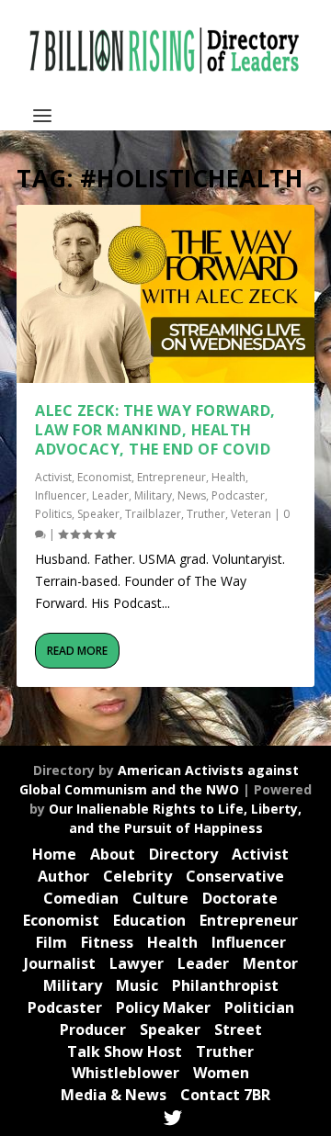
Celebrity (137, 876)
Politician (259, 1007)
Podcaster (238, 495)
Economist (104, 477)
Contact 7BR (225, 1095)
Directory (183, 854)
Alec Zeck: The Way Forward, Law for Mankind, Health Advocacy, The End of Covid (155, 429)
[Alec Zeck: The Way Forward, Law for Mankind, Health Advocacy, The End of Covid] (165, 294)
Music (137, 985)
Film (51, 942)
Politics (53, 514)
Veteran (251, 514)
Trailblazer (153, 514)
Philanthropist (225, 985)
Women (221, 1073)
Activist (53, 477)
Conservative (235, 876)
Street (238, 1029)
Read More (77, 650)
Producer (93, 1029)
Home (54, 854)
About (112, 854)
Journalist (60, 963)
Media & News (113, 1095)
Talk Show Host (124, 1051)
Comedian (81, 898)
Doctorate (240, 898)
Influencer (60, 495)
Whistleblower (125, 1073)
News (191, 495)
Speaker (98, 514)
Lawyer (136, 963)
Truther (206, 514)
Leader (110, 495)
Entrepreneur (171, 477)
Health (228, 477)
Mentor (270, 963)
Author (63, 876)
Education (149, 920)
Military (153, 495)
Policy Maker (163, 1007)
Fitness (107, 942)
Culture (160, 898)
